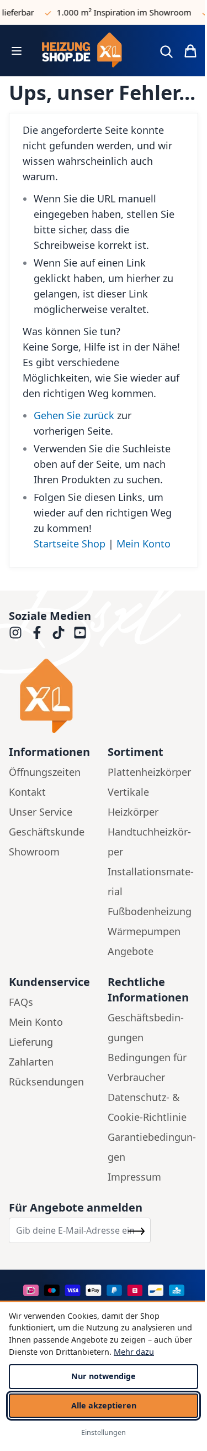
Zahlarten (31, 1061)
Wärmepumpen (144, 931)
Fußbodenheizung (150, 911)
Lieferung (31, 1041)
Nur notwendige (103, 1376)
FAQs (21, 1002)
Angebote (130, 951)
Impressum (134, 1176)
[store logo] (89, 50)
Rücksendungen (46, 1081)
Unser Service (40, 811)
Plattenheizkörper (149, 772)
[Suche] (166, 51)
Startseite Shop (69, 543)
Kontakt (27, 791)
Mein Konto (143, 543)
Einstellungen (103, 1432)
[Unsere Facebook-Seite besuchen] (37, 632)
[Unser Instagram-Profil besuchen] (15, 632)
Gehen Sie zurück (74, 415)
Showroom (34, 851)
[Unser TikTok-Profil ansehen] (58, 632)
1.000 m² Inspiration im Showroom (120, 12)
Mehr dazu (134, 1351)
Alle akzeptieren (103, 1405)
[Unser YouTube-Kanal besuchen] (80, 632)
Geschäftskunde (46, 831)
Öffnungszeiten (45, 772)
